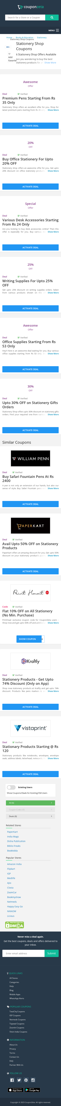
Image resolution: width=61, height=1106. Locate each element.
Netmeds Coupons (18, 1019)
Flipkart (11, 868)
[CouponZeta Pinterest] (26, 1080)
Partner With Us (16, 1065)
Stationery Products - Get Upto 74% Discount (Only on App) (27, 681)
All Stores (14, 978)
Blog (11, 990)
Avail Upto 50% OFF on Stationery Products (30, 545)
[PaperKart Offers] (30, 525)
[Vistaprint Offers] (30, 728)
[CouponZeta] (30, 7)
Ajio (9, 882)
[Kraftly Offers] (30, 661)
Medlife (11, 878)
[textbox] (25, 17)
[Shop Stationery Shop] (8, 47)
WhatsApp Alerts (17, 998)
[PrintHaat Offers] (30, 592)
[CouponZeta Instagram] (33, 1080)
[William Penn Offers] (30, 458)
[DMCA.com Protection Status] (14, 924)
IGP (9, 873)
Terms (12, 1053)
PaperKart (12, 831)
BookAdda (12, 850)
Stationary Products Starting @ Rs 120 (30, 748)
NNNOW (11, 911)
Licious (10, 915)
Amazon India (14, 864)
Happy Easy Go (15, 906)
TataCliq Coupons (17, 1011)
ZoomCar (12, 892)
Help (12, 986)
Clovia (10, 887)
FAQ (11, 1061)
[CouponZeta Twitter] (19, 1080)
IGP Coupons (15, 1015)
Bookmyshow (14, 897)
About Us (14, 1044)
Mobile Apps (15, 994)
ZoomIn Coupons (17, 1027)
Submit (51, 953)
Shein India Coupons (18, 1031)
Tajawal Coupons (17, 1023)
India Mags (13, 836)
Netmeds (12, 901)
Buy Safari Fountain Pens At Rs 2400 (28, 478)
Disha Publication (16, 841)
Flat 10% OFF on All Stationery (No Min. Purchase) (27, 613)
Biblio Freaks (13, 845)
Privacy (13, 1048)
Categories (14, 982)
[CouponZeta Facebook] (12, 1080)
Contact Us (14, 1057)
